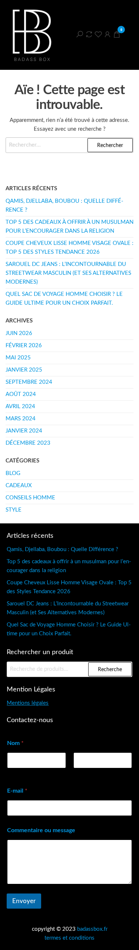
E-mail (17, 791)
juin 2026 (19, 333)
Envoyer (24, 901)
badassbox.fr (92, 929)
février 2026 (24, 345)
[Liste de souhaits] (98, 34)
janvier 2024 (24, 431)
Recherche (110, 669)
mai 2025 (18, 357)
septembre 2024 (29, 382)
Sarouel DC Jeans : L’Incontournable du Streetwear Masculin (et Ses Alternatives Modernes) (68, 273)
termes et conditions (69, 938)
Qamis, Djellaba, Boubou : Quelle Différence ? (62, 549)
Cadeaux (19, 485)
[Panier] (117, 35)
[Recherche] (80, 34)
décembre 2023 (28, 443)
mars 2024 (21, 418)
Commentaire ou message (41, 830)
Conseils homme (30, 497)
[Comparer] (89, 34)
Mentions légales (28, 703)
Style (13, 510)
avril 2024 (20, 406)
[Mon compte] (107, 34)
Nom (79, 773)
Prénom (16, 773)
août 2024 (21, 394)
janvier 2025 (24, 370)
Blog (13, 473)
